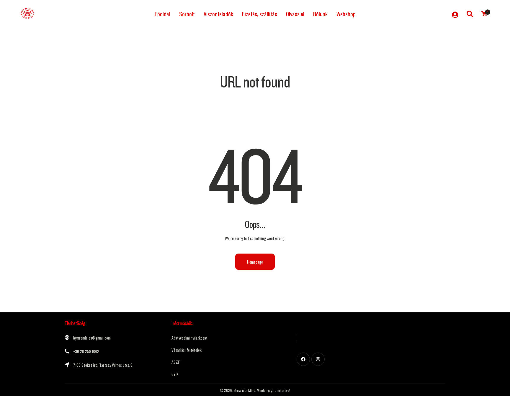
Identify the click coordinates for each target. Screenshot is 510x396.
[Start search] (470, 13)
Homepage (255, 261)
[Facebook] (303, 359)
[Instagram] (318, 359)
